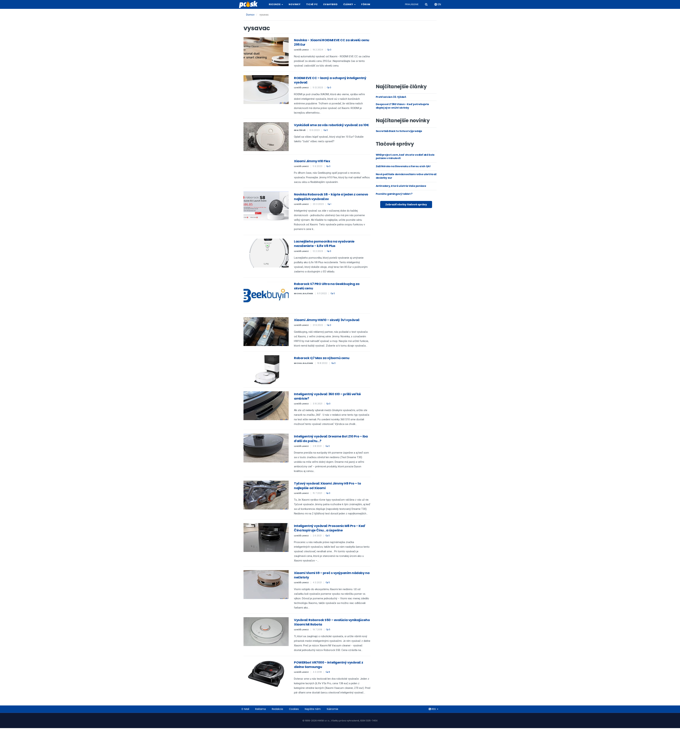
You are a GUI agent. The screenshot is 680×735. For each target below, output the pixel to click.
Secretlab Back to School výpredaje (399, 131)
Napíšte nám (313, 709)
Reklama (260, 709)
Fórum (365, 4)
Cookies (294, 709)
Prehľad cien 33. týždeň (391, 97)
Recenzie (275, 4)
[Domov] (249, 4)
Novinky (294, 4)
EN (439, 4)
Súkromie (332, 709)
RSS (434, 709)
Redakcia (277, 709)
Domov (250, 14)
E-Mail (245, 709)
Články (348, 4)
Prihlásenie (412, 4)
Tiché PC (312, 4)
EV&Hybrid (330, 4)
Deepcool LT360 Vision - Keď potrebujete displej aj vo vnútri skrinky (402, 105)
